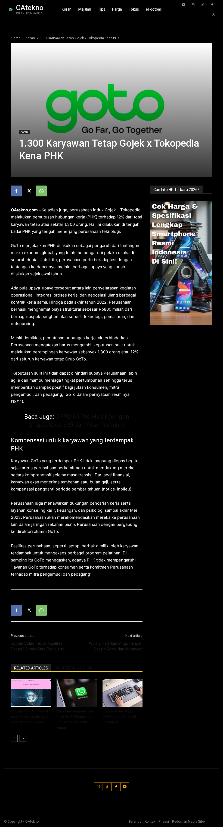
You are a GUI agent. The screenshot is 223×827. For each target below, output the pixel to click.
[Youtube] (183, 5)
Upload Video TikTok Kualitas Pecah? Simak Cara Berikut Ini (37, 646)
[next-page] (23, 738)
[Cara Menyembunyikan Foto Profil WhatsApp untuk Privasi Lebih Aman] (77, 693)
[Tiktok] (203, 5)
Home (15, 38)
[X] (28, 191)
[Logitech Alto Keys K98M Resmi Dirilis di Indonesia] (123, 693)
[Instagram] (193, 5)
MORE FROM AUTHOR (73, 668)
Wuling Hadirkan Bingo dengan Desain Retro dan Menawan (116, 646)
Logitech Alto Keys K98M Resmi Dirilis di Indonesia (119, 716)
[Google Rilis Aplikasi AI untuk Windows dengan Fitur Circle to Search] (31, 693)
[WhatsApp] (41, 191)
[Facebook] (212, 5)
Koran (30, 38)
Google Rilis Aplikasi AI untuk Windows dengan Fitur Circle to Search (29, 716)
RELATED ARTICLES (31, 668)
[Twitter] (213, 14)
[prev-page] (14, 738)
